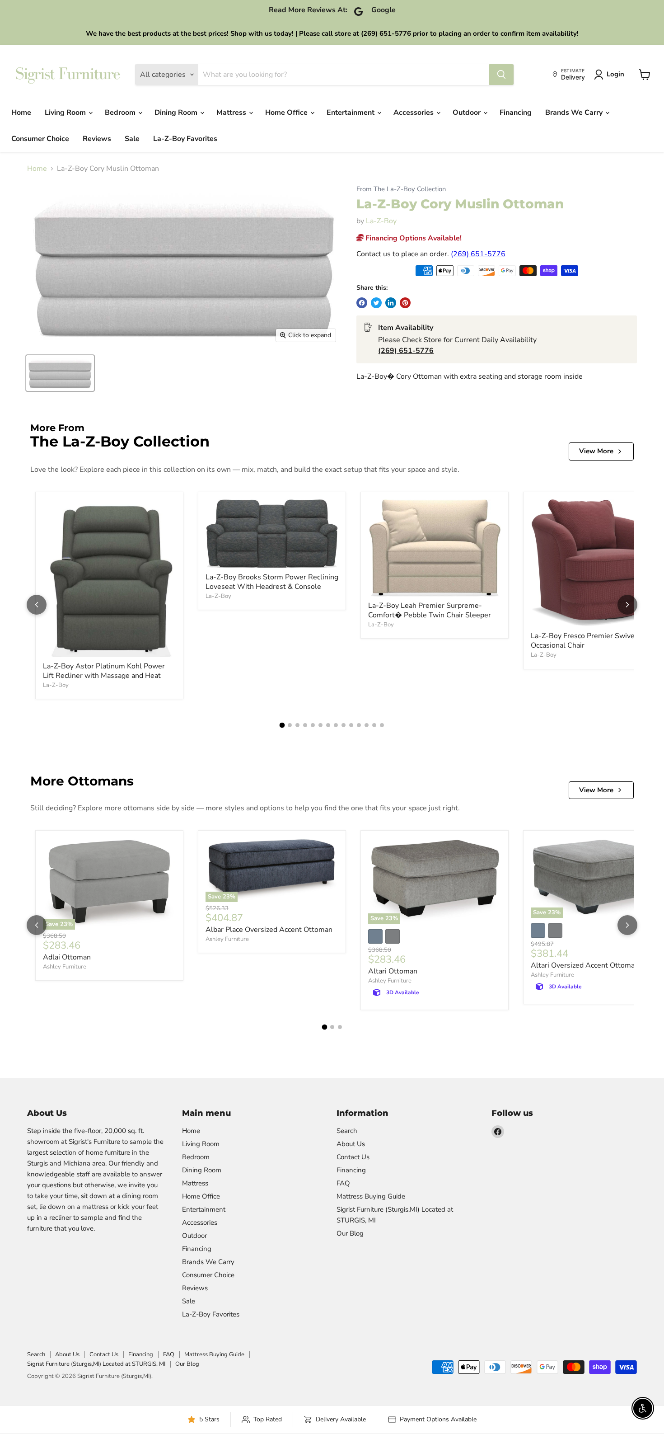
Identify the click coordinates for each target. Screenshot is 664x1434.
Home (21, 113)
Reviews (97, 139)
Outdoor (467, 113)
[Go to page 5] (313, 725)
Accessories (414, 113)
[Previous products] (37, 605)
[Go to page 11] (359, 725)
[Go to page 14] (382, 725)
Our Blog (350, 1233)
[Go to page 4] (305, 725)
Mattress (232, 113)
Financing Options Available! (413, 238)
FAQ (343, 1183)
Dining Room (176, 113)
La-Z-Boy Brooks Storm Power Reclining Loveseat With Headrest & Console (272, 582)
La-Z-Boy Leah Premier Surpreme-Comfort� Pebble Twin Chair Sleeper (429, 610)
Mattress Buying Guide (371, 1196)
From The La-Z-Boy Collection (401, 189)
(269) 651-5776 (478, 254)
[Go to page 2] (290, 725)
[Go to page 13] (374, 725)
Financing (516, 113)
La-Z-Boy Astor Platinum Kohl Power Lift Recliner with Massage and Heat (104, 671)
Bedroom (121, 113)
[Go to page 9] (343, 725)
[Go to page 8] (336, 725)
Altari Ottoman (392, 971)
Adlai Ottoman (67, 957)
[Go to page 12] (367, 725)
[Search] (501, 74)
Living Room (66, 113)
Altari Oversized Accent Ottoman (585, 965)
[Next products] (627, 605)
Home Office (287, 113)
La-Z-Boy (381, 221)
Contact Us (353, 1156)
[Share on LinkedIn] (390, 302)
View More (596, 451)
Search (347, 1130)
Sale (132, 139)
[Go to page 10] (351, 725)
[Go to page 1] (282, 725)
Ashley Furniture (64, 967)
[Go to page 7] (328, 725)
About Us (351, 1143)
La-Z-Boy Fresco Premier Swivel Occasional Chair (584, 640)
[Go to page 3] (297, 725)
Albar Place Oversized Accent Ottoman (269, 930)
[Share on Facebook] (361, 302)
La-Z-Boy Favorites (185, 139)
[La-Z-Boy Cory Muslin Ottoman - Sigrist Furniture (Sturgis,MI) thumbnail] (60, 373)
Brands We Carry (574, 113)
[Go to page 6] (320, 725)
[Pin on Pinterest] (405, 302)
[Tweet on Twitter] (376, 302)
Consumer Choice (40, 139)
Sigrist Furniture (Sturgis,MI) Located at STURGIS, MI (96, 1364)
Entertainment (351, 113)
